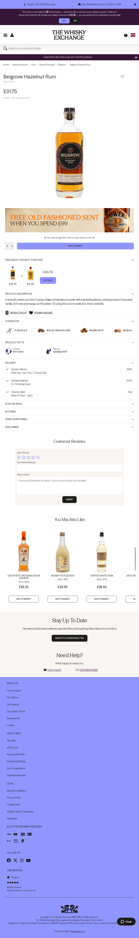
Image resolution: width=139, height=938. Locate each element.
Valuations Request (16, 775)
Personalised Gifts (16, 754)
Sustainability (13, 718)
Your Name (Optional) (26, 462)
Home (6, 64)
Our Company (14, 690)
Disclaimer (12, 427)
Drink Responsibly (16, 419)
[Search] (6, 48)
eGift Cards (12, 747)
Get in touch (54, 670)
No (75, 20)
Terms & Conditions (16, 790)
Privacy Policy (14, 797)
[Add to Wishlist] (122, 76)
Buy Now (48, 280)
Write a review (23, 474)
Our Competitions (16, 768)
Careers (11, 725)
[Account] (12, 35)
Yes (64, 20)
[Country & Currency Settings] (133, 35)
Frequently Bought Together (24, 259)
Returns (10, 411)
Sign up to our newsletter (69, 638)
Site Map (11, 740)
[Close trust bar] (135, 4)
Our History (12, 697)
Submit (69, 499)
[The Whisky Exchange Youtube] (28, 860)
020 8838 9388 (89, 670)
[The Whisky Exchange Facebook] (9, 860)
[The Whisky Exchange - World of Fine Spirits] (69, 35)
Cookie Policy (14, 804)
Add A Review (23, 452)
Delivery (10, 362)
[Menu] (5, 35)
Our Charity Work (16, 711)
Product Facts (14, 342)
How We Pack (13, 403)
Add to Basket (75, 246)
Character (12, 321)
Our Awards (13, 704)
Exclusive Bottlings (16, 761)
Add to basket (23, 599)
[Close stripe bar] (136, 57)
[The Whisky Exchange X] (15, 860)
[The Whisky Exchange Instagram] (22, 860)
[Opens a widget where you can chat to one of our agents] (126, 922)
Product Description (18, 293)
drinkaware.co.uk (77, 931)
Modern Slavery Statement (20, 811)
